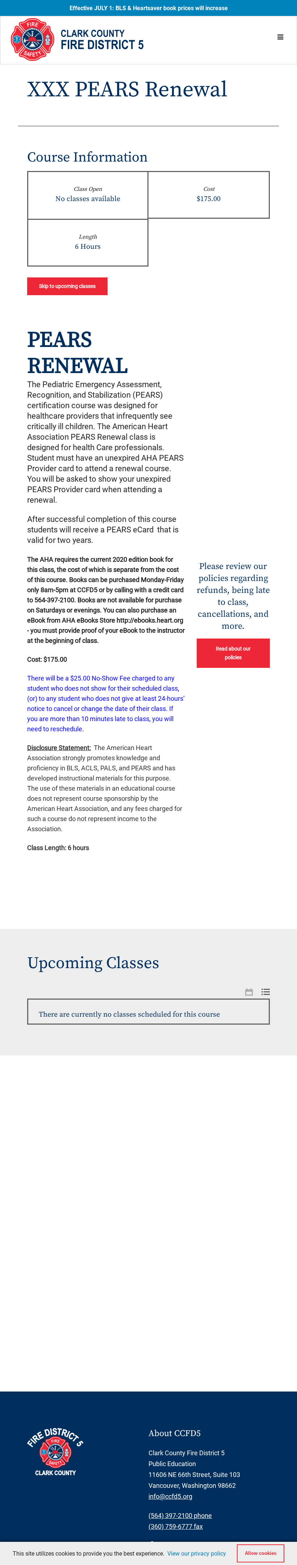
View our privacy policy (196, 1553)
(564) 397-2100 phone (180, 1515)
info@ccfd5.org (170, 1496)
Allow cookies (260, 1553)
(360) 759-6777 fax (175, 1526)
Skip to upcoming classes (67, 286)
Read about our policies (233, 653)
